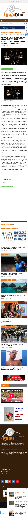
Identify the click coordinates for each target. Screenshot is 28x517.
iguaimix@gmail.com (6, 473)
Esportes (3, 254)
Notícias (14, 32)
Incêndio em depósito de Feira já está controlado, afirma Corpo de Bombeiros (21, 496)
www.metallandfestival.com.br (15, 169)
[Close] (27, 489)
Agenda (2, 32)
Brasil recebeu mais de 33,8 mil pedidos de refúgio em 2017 (20, 513)
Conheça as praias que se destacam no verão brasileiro (13, 295)
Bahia (2, 228)
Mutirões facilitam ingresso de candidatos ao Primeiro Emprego (13, 320)
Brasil (6, 32)
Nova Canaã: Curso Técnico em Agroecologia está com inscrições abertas (13, 248)
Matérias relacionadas (6, 224)
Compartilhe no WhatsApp (7, 186)
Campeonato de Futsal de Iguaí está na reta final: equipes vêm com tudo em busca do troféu (21, 506)
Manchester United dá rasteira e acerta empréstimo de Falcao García (11, 274)
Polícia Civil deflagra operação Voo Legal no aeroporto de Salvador (13, 345)
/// (12, 224)
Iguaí (23, 501)
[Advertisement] (14, 205)
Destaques (10, 32)
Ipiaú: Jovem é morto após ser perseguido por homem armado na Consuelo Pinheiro (13, 368)
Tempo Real (18, 32)
